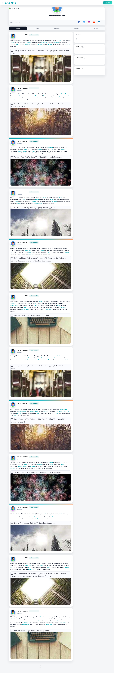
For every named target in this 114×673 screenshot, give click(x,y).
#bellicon (59, 40)
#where (41, 250)
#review (56, 42)
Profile (37, 28)
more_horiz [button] (70, 35)
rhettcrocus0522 (22, 35)
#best (51, 149)
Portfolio (96, 28)
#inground (66, 96)
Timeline (18, 28)
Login (107, 2)
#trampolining (34, 96)
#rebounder (38, 203)
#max (25, 149)
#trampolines (22, 151)
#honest (13, 153)
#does (30, 252)
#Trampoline (63, 94)
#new (12, 42)
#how (38, 98)
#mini (16, 201)
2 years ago (19, 37)
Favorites (56, 28)
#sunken (45, 96)
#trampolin (58, 96)
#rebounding (14, 305)
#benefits (13, 303)
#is (11, 252)
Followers (76, 28)
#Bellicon (28, 250)
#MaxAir (50, 147)
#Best (40, 301)
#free (17, 44)
